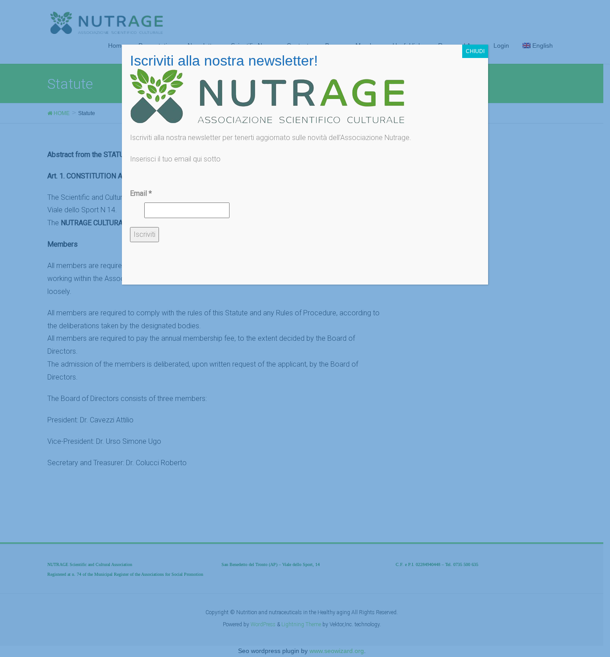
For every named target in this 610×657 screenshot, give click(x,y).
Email (141, 193)
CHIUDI (475, 51)
